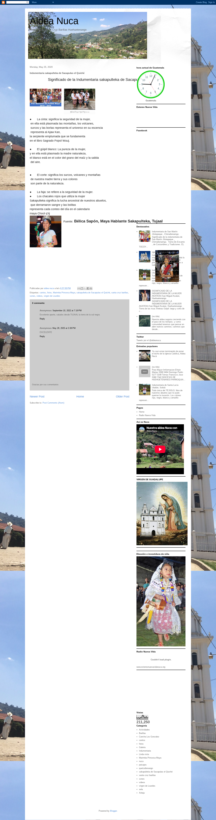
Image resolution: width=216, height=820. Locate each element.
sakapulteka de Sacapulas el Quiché (93, 292)
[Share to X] (84, 288)
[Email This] (78, 288)
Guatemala (151, 100)
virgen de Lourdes (52, 296)
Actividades (144, 730)
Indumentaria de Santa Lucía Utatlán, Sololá (165, 271)
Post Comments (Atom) (53, 403)
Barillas (142, 733)
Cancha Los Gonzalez (149, 736)
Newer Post (37, 396)
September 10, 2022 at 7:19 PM (67, 310)
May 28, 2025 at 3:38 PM (64, 328)
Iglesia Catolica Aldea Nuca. (165, 252)
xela (141, 789)
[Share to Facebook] (87, 288)
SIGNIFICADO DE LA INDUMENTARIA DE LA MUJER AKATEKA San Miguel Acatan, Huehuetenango (167, 294)
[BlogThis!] (81, 288)
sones (32, 296)
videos (40, 296)
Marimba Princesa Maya (64, 292)
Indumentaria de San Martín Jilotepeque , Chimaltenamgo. (165, 232)
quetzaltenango (146, 768)
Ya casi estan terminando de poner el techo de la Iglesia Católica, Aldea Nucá (168, 353)
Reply (42, 319)
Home (80, 396)
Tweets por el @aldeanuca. (148, 340)
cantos (43, 292)
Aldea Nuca (54, 21)
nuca (141, 761)
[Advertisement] (160, 691)
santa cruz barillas (119, 292)
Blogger (113, 811)
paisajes (143, 765)
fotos (49, 292)
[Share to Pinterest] (91, 288)
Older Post (122, 396)
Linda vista (144, 754)
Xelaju (142, 793)
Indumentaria (145, 751)
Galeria (142, 747)
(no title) (155, 316)
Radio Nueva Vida (147, 415)
